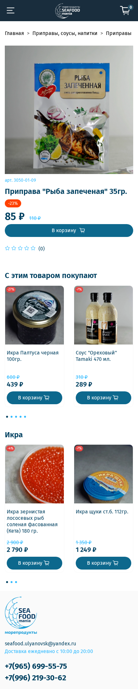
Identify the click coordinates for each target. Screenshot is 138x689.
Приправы (119, 33)
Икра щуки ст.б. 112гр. (102, 512)
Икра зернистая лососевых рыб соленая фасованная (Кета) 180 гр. (32, 521)
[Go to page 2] (12, 417)
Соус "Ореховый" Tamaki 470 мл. (96, 356)
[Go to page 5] (25, 417)
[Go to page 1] (7, 417)
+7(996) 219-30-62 (35, 677)
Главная (14, 33)
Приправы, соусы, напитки (65, 33)
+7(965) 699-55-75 (36, 666)
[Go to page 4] (21, 417)
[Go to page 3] (16, 417)
